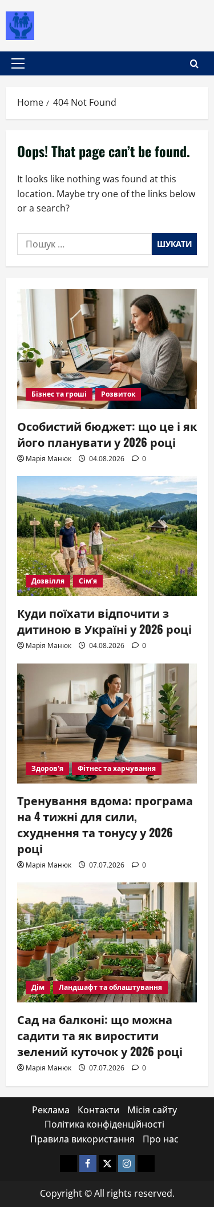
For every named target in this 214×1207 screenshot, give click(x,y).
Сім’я (88, 581)
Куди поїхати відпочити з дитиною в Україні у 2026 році (104, 620)
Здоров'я (47, 768)
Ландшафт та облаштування (110, 987)
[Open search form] (194, 64)
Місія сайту (152, 1110)
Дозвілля (47, 581)
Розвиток (118, 394)
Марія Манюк (48, 458)
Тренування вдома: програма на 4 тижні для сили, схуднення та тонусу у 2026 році (105, 824)
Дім (38, 987)
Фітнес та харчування (117, 768)
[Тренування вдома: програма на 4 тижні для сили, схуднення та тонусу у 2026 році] (107, 724)
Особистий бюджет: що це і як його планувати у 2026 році (107, 433)
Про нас (161, 1139)
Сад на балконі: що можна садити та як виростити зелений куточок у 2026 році (100, 1035)
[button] (18, 63)
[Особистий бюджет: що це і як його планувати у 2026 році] (107, 349)
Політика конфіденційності (104, 1124)
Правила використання (82, 1139)
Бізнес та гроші (59, 394)
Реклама (51, 1110)
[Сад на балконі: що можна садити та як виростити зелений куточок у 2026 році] (107, 942)
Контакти (98, 1110)
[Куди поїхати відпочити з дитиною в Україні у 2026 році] (107, 536)
